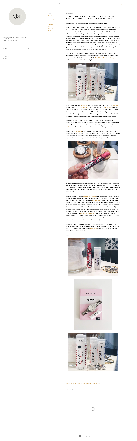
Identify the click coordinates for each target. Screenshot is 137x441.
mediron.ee (116, 105)
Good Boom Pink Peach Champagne (106, 58)
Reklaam (50, 24)
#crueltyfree (51, 16)
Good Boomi (78, 131)
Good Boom (84, 105)
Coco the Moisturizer (81, 107)
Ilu (49, 18)
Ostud (50, 22)
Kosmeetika (51, 20)
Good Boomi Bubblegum (87, 213)
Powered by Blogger (86, 436)
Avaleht (57, 4)
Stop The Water (97, 200)
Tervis (49, 26)
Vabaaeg (50, 28)
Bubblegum (108, 107)
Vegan (50, 30)
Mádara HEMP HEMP (89, 196)
